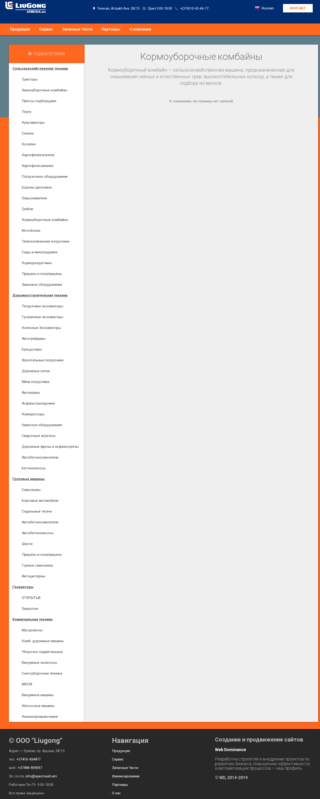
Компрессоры (33, 414)
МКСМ (27, 684)
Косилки (29, 144)
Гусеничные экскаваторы (42, 317)
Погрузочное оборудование (45, 176)
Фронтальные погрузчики (42, 360)
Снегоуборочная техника (42, 673)
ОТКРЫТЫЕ (31, 598)
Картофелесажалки (37, 166)
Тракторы (29, 79)
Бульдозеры (32, 349)
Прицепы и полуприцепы (42, 274)
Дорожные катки (36, 371)
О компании (140, 29)
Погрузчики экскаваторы (42, 306)
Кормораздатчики (37, 263)
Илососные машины (38, 706)
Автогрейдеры (33, 338)
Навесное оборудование (42, 425)
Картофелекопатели (38, 155)
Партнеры (111, 29)
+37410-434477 (28, 759)
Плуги (26, 112)
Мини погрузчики (35, 382)
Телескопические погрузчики (45, 241)
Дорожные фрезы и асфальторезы (50, 446)
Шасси (27, 544)
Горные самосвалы (37, 565)
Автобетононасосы (38, 533)
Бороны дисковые (37, 187)
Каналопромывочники (40, 716)
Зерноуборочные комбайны (44, 90)
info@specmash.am (41, 776)
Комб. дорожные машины (43, 641)
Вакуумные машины (38, 695)
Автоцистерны (33, 576)
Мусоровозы (32, 630)
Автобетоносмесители (40, 457)
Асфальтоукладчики (38, 403)
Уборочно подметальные (42, 652)
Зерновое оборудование (42, 284)
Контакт (298, 8)
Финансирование (126, 776)
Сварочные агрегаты (39, 436)
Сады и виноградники (39, 252)
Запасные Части (77, 29)
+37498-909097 (30, 768)
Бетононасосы (34, 468)
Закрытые (30, 608)
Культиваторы (33, 122)
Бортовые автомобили (40, 500)
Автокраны (31, 392)
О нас (116, 793)
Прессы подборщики (39, 101)
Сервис (46, 29)
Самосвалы (31, 490)
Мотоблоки (31, 230)
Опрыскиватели (34, 198)
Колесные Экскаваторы (41, 328)
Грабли (27, 209)
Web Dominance (230, 749)
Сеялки (27, 133)
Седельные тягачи (37, 511)
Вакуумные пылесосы (39, 662)
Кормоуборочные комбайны (45, 220)
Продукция (20, 29)
